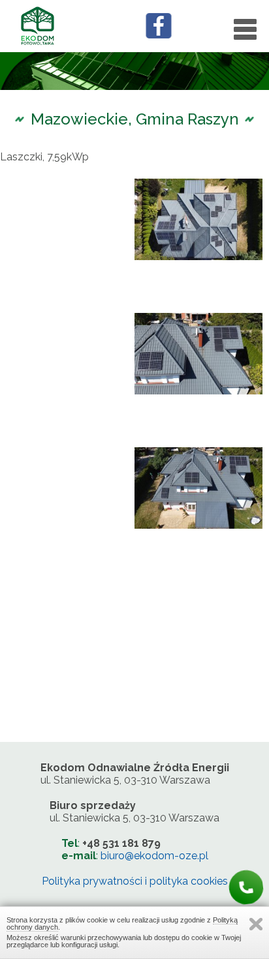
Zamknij (255, 924)
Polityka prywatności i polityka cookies (135, 881)
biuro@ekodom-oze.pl (154, 855)
